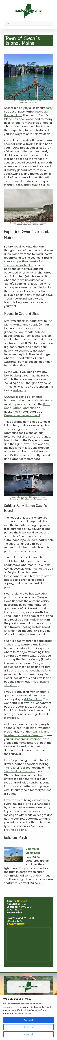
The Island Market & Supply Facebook (32, 223)
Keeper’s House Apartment (22, 415)
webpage (19, 390)
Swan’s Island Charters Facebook (31, 497)
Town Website (16, 923)
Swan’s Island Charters (19, 771)
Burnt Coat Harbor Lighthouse (27, 406)
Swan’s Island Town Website (31, 100)
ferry (49, 108)
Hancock (22, 901)
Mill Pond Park (33, 699)
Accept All (28, 1020)
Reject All (28, 1034)
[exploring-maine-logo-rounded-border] (28, 981)
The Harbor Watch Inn (18, 265)
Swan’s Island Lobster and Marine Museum (26, 733)
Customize (28, 1027)
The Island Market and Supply (28, 322)
